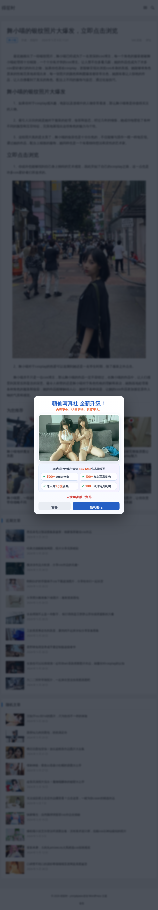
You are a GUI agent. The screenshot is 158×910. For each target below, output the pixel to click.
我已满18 (96, 507)
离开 (54, 507)
